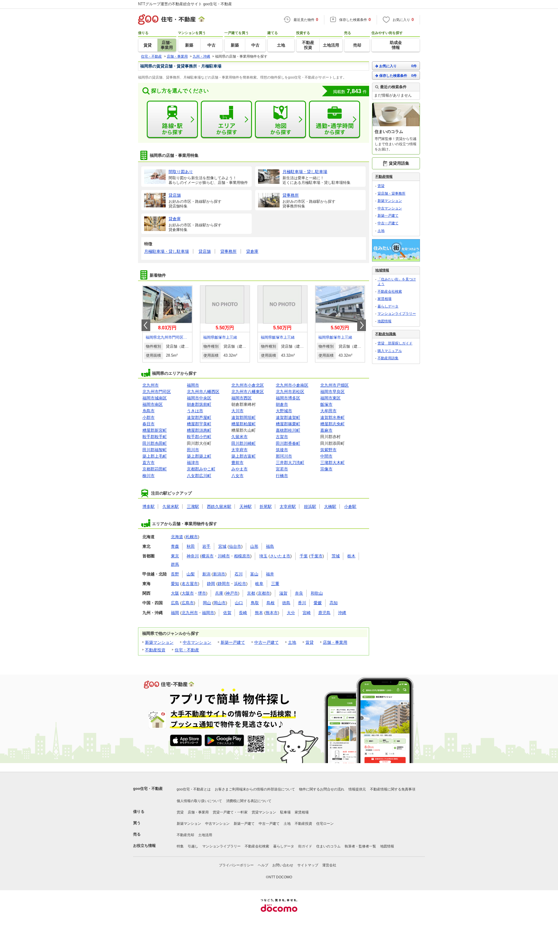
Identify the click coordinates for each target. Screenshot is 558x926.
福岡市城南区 (154, 398)
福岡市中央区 (199, 398)
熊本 (259, 612)
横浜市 (207, 556)
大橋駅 (330, 506)
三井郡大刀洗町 (290, 462)
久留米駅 (170, 506)
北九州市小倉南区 (292, 385)
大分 (291, 612)
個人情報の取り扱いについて (199, 801)
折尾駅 (266, 506)
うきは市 (195, 410)
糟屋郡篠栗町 (288, 424)
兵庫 (219, 593)
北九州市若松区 (290, 391)
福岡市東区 (330, 398)
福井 (270, 574)
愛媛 (318, 602)
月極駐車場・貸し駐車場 (166, 251)
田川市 (193, 449)
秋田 (191, 546)
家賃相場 (384, 299)
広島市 (188, 602)
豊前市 (237, 462)
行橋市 (282, 475)
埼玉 (263, 556)
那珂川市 (284, 456)
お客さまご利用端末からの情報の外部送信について (255, 789)
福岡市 (193, 385)
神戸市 (232, 593)
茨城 (336, 556)
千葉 (304, 556)
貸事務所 (228, 251)
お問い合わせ (282, 865)
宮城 (222, 546)
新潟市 (219, 574)
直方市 (148, 462)
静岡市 (224, 583)
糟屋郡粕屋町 (243, 424)
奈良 (299, 593)
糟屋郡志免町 (332, 424)
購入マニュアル (390, 351)
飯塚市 (326, 404)
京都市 (264, 593)
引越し (193, 846)
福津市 (193, 462)
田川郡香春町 (288, 443)
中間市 (326, 456)
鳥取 (255, 602)
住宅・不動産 (187, 650)
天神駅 (245, 506)
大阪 (175, 593)
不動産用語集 (388, 358)
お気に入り (398, 66)
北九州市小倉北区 (247, 385)
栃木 (351, 556)
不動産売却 (185, 835)
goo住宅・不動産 (148, 788)
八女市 (237, 475)
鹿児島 (324, 612)
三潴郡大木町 (332, 462)
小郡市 (148, 417)
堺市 (202, 593)
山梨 (191, 574)
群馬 (175, 564)
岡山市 (220, 602)
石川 (239, 574)
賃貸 (309, 642)
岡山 (207, 602)
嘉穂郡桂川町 (288, 430)
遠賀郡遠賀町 (288, 417)
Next (361, 325)
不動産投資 (155, 650)
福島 (270, 546)
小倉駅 (350, 506)
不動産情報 (384, 177)
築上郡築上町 (199, 456)
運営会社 (329, 865)
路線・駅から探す (172, 119)
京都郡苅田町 (154, 469)
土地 (292, 642)
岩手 (206, 546)
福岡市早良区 (332, 391)
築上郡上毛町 (154, 456)
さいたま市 (280, 556)
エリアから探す (226, 119)
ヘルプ (263, 865)
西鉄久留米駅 (219, 506)
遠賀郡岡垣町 (243, 417)
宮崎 (307, 612)
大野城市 (284, 410)
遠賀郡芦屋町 (199, 417)
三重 (275, 583)
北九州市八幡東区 (247, 391)
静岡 (211, 583)
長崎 (243, 612)
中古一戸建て (266, 642)
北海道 (177, 536)
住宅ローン (325, 824)
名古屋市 (190, 583)
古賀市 (282, 436)
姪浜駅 (310, 506)
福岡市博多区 (288, 398)
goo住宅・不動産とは (194, 789)
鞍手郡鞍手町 (154, 436)
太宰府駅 (288, 506)
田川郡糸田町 (154, 443)
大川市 (237, 410)
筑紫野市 (328, 449)
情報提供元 (357, 789)
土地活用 (205, 835)
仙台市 (235, 546)
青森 (175, 546)
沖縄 (342, 612)
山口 (239, 602)
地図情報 (384, 321)
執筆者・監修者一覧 (360, 846)
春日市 (148, 424)
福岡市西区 (241, 398)
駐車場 (285, 812)
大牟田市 (328, 410)
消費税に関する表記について (248, 801)
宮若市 (282, 469)
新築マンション (159, 642)
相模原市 (242, 556)
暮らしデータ (388, 306)
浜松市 (240, 583)
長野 (175, 574)
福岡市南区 (152, 404)
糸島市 (148, 410)
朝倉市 (282, 404)
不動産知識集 (385, 334)
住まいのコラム (328, 846)
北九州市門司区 (156, 391)
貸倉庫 (252, 251)
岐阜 (259, 583)
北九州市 (150, 385)
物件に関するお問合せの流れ (321, 789)
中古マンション (197, 642)
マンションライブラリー (397, 314)
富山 (254, 574)
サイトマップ (307, 865)
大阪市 (188, 593)
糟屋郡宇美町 (199, 424)
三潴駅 (193, 506)
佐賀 (227, 612)
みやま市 (239, 469)
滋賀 (283, 593)
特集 (180, 846)
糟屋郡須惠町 (199, 430)
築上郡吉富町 (243, 456)
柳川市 (148, 475)
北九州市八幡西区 (203, 391)
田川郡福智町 (154, 449)
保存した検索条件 (398, 76)
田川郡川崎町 (243, 443)
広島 (175, 602)
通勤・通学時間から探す (334, 119)
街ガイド (305, 846)
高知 (334, 602)
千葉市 (316, 556)
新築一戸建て (233, 642)
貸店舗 (204, 251)
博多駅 (148, 506)
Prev (146, 325)
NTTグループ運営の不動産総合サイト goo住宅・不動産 (185, 4)
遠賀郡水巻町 (332, 417)
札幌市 (192, 536)
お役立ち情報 (144, 845)
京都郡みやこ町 (201, 469)
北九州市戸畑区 (334, 385)
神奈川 (193, 556)
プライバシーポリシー (236, 865)
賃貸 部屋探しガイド (395, 343)
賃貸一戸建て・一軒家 (230, 812)
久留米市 (239, 436)
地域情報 (382, 270)
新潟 (206, 574)
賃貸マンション (264, 812)
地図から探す (280, 119)
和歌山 (317, 593)
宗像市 (326, 469)
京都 (251, 593)
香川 (302, 602)
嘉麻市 (326, 430)
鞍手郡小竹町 (199, 436)
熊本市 (272, 612)
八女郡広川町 (199, 475)
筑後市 (282, 449)
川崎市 (224, 556)
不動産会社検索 (390, 291)
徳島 (286, 602)
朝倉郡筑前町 (199, 404)
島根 (271, 602)
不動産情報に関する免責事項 (392, 789)
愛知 (175, 583)
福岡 (175, 612)
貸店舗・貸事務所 (391, 193)
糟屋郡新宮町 (154, 430)
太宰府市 (239, 449)
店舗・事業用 (335, 642)
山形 (254, 546)
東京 (175, 556)
